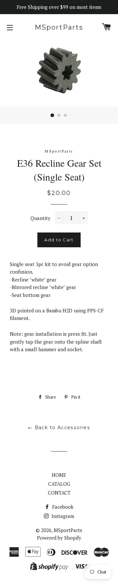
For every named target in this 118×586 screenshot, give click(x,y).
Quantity (40, 218)
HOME (59, 475)
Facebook (62, 506)
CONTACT (59, 492)
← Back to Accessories (59, 427)
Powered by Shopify (59, 537)
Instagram (62, 516)
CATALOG (59, 483)
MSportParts (59, 27)
